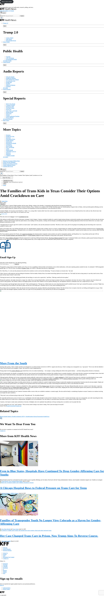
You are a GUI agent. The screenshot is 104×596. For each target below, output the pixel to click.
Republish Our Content (8, 557)
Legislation (18, 416)
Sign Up (17, 264)
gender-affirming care (17, 370)
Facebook (5, 567)
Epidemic (8, 86)
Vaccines (8, 56)
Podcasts (5, 547)
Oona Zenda (16, 529)
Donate (12, 10)
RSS (4, 573)
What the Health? (10, 77)
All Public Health (7, 60)
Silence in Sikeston (10, 85)
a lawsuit (4, 387)
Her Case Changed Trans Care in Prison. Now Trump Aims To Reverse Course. (49, 535)
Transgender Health (42, 416)
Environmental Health (11, 59)
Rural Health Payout (11, 40)
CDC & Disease (10, 58)
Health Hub (9, 82)
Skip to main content (7, 1)
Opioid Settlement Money (9, 165)
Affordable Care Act (11, 151)
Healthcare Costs (10, 136)
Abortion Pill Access (8, 166)
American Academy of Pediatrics (51, 378)
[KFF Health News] (8, 9)
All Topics (5, 157)
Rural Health (9, 146)
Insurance (8, 137)
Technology (9, 144)
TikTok (5, 572)
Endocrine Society (36, 378)
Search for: (3, 15)
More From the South (13, 363)
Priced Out (8, 109)
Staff (4, 555)
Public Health (6, 42)
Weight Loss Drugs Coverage (10, 163)
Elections (8, 135)
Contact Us (2, 430)
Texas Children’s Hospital (12, 238)
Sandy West (4, 201)
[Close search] (1, 18)
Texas (48, 416)
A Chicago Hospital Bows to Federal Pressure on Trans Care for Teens (43, 488)
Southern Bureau (33, 416)
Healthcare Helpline (11, 78)
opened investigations (27, 234)
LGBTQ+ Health (25, 416)
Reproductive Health (11, 143)
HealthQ (8, 83)
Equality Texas (25, 268)
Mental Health (9, 150)
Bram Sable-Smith (6, 541)
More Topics (6, 120)
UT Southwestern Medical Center (19, 387)
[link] (3, 204)
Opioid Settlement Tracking (12, 116)
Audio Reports (6, 62)
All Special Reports (7, 119)
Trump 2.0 (5, 23)
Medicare (8, 153)
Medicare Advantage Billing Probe (11, 161)
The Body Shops (10, 108)
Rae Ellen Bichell (6, 529)
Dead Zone (8, 113)
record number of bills (33, 235)
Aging (7, 148)
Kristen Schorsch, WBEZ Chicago (10, 493)
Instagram (5, 563)
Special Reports (7, 89)
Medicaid (8, 154)
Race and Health (10, 147)
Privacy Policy (6, 589)
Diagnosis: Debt (10, 106)
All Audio (5, 87)
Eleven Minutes (10, 117)
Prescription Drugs (10, 139)
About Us (5, 553)
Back (5, 26)
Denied (8, 115)
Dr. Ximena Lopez (44, 386)
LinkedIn (5, 566)
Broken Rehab (9, 112)
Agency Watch (9, 37)
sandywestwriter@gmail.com (14, 406)
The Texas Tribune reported (55, 238)
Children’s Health (10, 155)
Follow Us (7, 10)
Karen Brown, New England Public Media (12, 481)
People (12, 216)
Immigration (9, 142)
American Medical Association (70, 378)
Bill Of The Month (10, 104)
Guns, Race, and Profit (11, 110)
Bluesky (5, 570)
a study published (59, 377)
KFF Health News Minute (12, 79)
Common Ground (10, 105)
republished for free (23, 216)
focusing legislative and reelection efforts (16, 235)
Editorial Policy (7, 588)
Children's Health (11, 416)
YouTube (5, 565)
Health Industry (10, 140)
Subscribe (2, 10)
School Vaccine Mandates (9, 162)
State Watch (9, 39)
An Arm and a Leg (10, 81)
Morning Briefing (7, 550)
